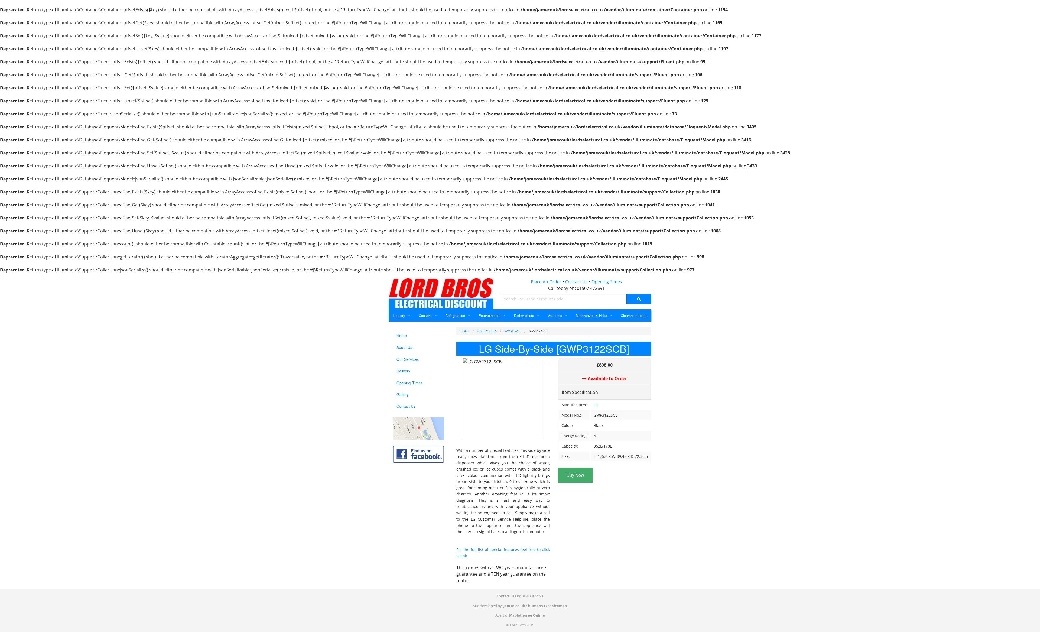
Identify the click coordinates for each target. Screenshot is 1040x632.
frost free (512, 331)
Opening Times (607, 282)
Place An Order (546, 282)
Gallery (402, 394)
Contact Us (576, 282)
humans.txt (538, 605)
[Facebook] (418, 454)
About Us (404, 347)
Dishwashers (524, 315)
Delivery (403, 371)
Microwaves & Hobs (591, 315)
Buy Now (575, 475)
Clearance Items (633, 315)
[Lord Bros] (441, 291)
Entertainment (489, 315)
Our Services (407, 359)
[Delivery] (418, 428)
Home (464, 331)
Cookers (425, 315)
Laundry (399, 315)
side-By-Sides (487, 331)
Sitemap (559, 605)
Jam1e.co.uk (514, 605)
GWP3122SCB (538, 331)
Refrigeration (455, 315)
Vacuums (555, 315)
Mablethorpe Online (527, 615)
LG (596, 404)
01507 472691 (591, 288)
